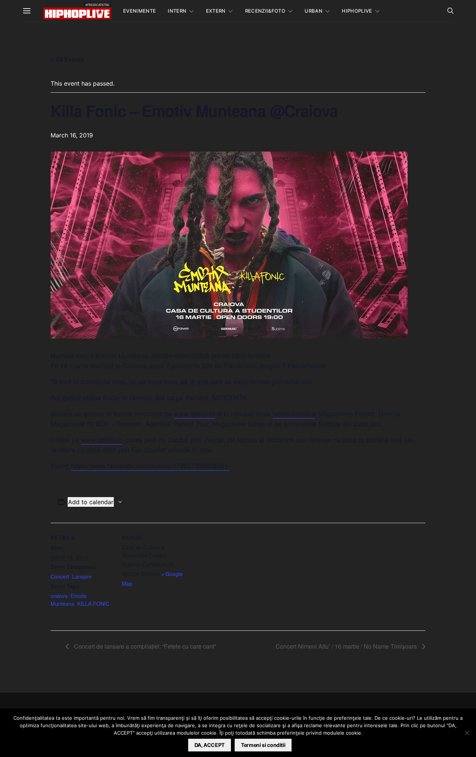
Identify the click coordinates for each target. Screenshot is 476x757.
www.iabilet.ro (194, 413)
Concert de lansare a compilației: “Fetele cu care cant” (144, 646)
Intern (177, 11)
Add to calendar (90, 502)
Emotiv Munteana (69, 599)
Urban (313, 11)
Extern (216, 11)
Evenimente (139, 11)
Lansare (81, 576)
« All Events (67, 59)
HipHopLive (357, 11)
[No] (466, 733)
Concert (60, 576)
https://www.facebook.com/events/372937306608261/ (150, 465)
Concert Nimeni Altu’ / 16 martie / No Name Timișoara (347, 646)
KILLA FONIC (93, 603)
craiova (59, 595)
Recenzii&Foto (265, 11)
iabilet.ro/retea (294, 413)
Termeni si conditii (263, 745)
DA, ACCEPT (209, 745)
